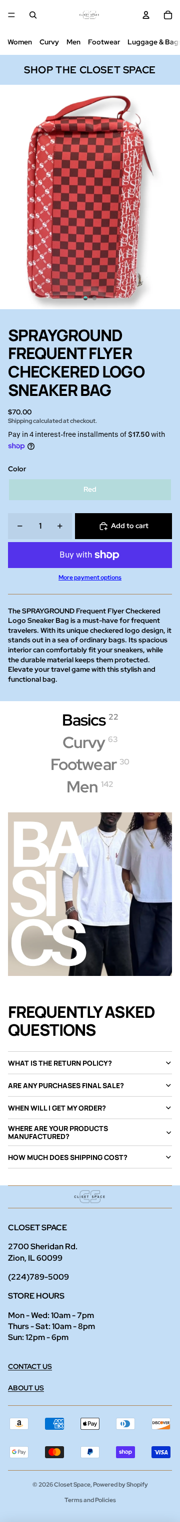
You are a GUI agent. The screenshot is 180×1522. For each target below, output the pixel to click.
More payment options (90, 577)
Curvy (49, 41)
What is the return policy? (60, 1063)
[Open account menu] (146, 15)
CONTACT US (30, 1366)
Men (73, 41)
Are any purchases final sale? (66, 1085)
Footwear (104, 41)
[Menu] (11, 14)
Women (20, 41)
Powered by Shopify (120, 1485)
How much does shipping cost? (68, 1157)
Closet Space (72, 1485)
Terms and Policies (90, 1500)
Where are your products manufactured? (58, 1132)
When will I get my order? (57, 1108)
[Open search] (33, 15)
